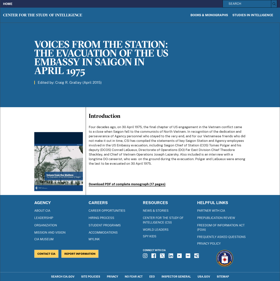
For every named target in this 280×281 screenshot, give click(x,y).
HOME (7, 4)
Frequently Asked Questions (221, 237)
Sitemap (223, 276)
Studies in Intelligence (252, 15)
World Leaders (156, 230)
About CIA (42, 210)
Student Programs (105, 225)
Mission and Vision (50, 232)
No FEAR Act (134, 276)
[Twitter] (163, 256)
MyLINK (94, 239)
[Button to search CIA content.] (274, 3)
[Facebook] (154, 256)
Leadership (43, 218)
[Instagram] (146, 256)
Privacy (112, 276)
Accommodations (103, 232)
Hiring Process (101, 218)
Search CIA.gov (62, 276)
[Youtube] (180, 256)
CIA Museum (44, 239)
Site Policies (90, 276)
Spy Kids (149, 236)
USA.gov (204, 276)
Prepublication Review (216, 218)
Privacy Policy (209, 243)
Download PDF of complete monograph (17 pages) (127, 184)
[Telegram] (197, 256)
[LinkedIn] (171, 256)
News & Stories (156, 210)
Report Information (79, 253)
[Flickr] (188, 256)
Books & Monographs (209, 15)
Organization (45, 225)
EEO (152, 276)
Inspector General (176, 276)
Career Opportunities (107, 210)
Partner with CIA (211, 210)
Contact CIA (46, 253)
